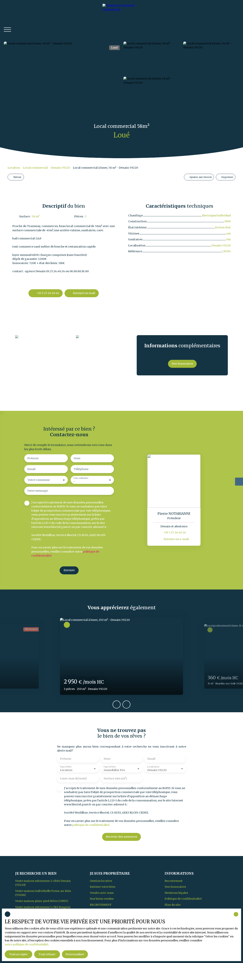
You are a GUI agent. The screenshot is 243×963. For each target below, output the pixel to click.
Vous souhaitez (80, 478)
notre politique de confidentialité (26, 944)
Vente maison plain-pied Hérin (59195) (41, 901)
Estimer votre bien (102, 886)
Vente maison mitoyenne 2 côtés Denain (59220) (43, 883)
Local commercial (35, 167)
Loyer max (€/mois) (73, 778)
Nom (77, 458)
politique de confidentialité (90, 825)
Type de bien (109, 767)
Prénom (33, 458)
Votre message (37, 490)
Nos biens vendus (102, 898)
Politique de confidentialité (183, 898)
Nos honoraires (175, 886)
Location (14, 167)
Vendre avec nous (102, 893)
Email (31, 469)
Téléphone (81, 469)
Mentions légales (176, 893)
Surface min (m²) (115, 778)
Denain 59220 (60, 167)
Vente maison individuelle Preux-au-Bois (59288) (43, 893)
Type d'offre (66, 767)
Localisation (153, 767)
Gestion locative (101, 881)
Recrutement (100, 904)
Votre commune (39, 480)
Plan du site (173, 904)
